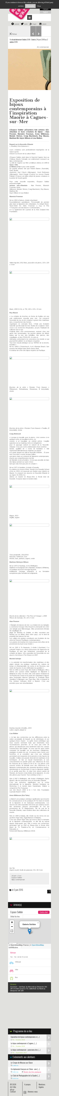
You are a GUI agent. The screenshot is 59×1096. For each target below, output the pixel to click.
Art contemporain (43, 47)
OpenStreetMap (38, 945)
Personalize (30, 6)
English (45, 12)
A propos (27, 1084)
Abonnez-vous (33, 1091)
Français (45, 8)
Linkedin (44, 24)
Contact (13, 1091)
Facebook (16, 24)
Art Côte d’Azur (13, 1088)
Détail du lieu (15, 916)
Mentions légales (42, 1085)
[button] (29, 931)
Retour (13, 34)
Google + (35, 24)
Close (39, 6)
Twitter (25, 24)
